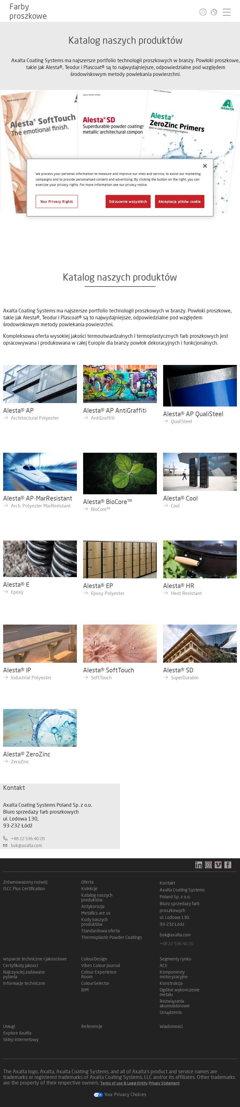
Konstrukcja (171, 983)
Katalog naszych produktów (96, 897)
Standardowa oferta (100, 930)
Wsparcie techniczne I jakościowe (35, 958)
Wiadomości (171, 1026)
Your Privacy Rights (56, 201)
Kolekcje (89, 888)
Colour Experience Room (99, 974)
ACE (164, 965)
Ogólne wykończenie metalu (180, 992)
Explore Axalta (17, 1032)
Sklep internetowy (20, 1039)
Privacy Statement (164, 1083)
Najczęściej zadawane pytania (24, 974)
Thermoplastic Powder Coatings (111, 937)
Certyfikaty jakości (20, 965)
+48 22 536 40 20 (28, 838)
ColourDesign (94, 958)
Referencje (91, 1026)
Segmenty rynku (175, 958)
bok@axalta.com (26, 845)
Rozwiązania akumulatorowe (175, 1003)
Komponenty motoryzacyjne (174, 974)
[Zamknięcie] (205, 166)
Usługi (9, 1026)
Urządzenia (171, 1012)
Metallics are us (96, 912)
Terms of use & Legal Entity (124, 1083)
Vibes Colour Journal (100, 965)
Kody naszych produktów (94, 921)
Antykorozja (92, 906)
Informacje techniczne (24, 983)
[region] (120, 187)
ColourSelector (95, 983)
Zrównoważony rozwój (25, 882)
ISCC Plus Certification (24, 888)
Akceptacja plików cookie (179, 201)
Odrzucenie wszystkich (128, 201)
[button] (203, 12)
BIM (85, 989)
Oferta (87, 882)
